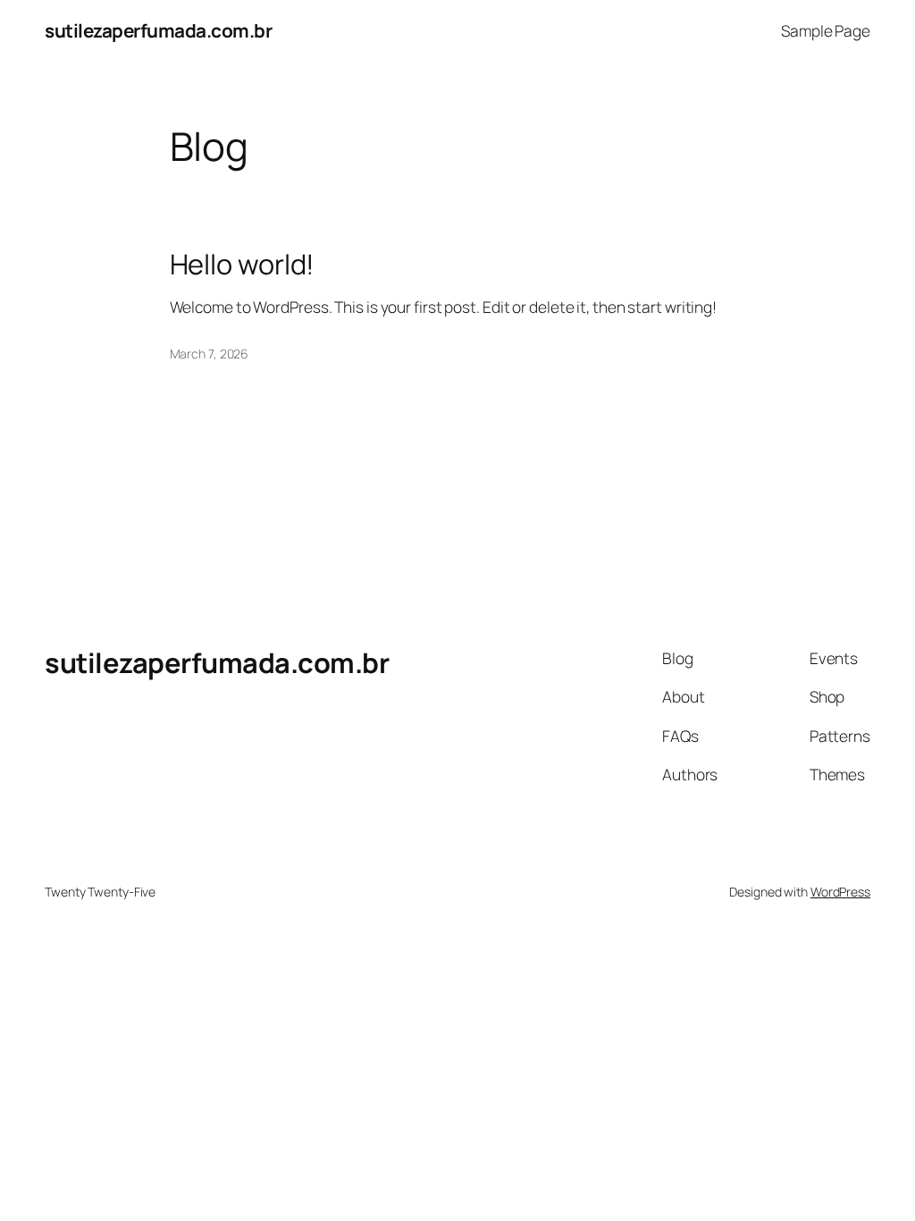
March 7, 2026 (209, 353)
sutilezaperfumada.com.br (158, 30)
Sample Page (825, 30)
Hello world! (242, 264)
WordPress (840, 891)
